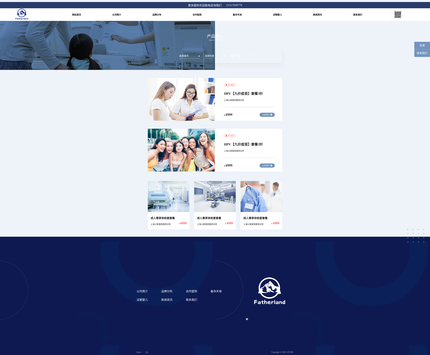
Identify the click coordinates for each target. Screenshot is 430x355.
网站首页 (76, 15)
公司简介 (116, 15)
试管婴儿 (277, 15)
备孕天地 (237, 15)
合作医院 (197, 15)
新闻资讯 (317, 15)
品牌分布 (156, 15)
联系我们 (357, 15)
